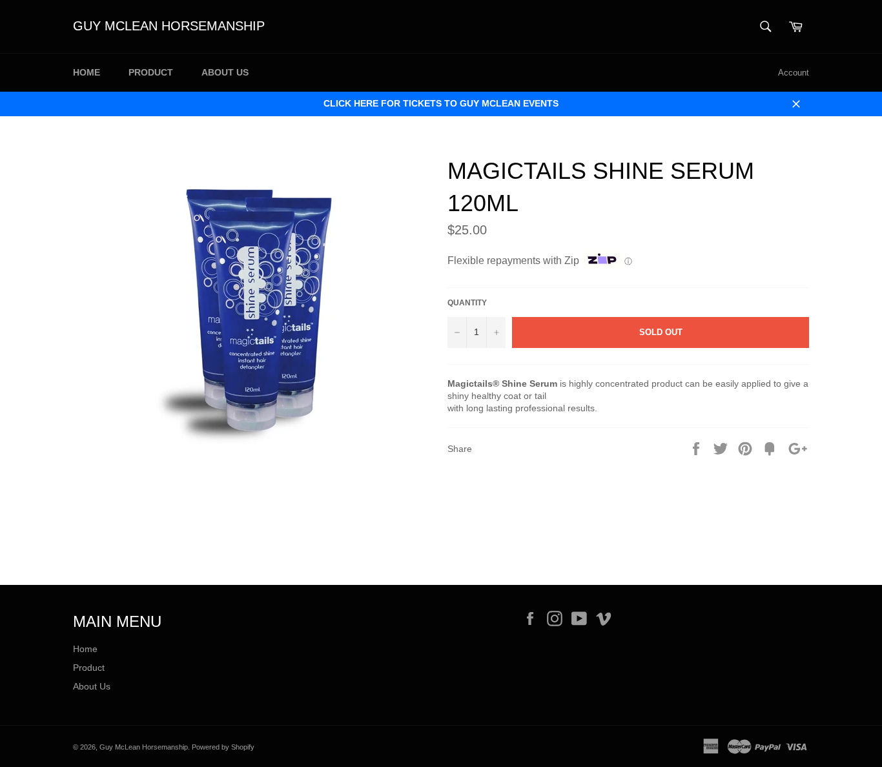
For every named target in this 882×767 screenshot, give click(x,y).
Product (150, 72)
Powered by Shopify (223, 747)
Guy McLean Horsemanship (169, 26)
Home (86, 72)
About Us (225, 72)
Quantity (467, 302)
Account (793, 72)
